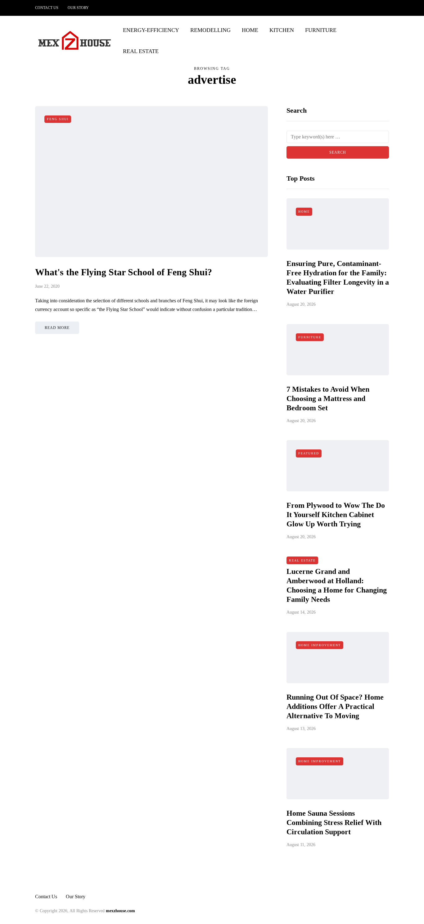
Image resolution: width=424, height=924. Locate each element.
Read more (57, 328)
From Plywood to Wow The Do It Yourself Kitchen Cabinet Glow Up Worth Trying (335, 514)
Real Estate (141, 51)
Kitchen (281, 30)
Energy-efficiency (151, 30)
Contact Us (46, 8)
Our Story (78, 8)
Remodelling (210, 30)
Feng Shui (58, 119)
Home (250, 30)
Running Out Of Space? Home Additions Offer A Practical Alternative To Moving (335, 706)
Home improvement (319, 645)
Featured (308, 453)
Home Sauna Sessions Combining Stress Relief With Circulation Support (333, 822)
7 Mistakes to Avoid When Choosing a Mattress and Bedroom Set (327, 398)
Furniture (320, 30)
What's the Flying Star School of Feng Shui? (123, 272)
